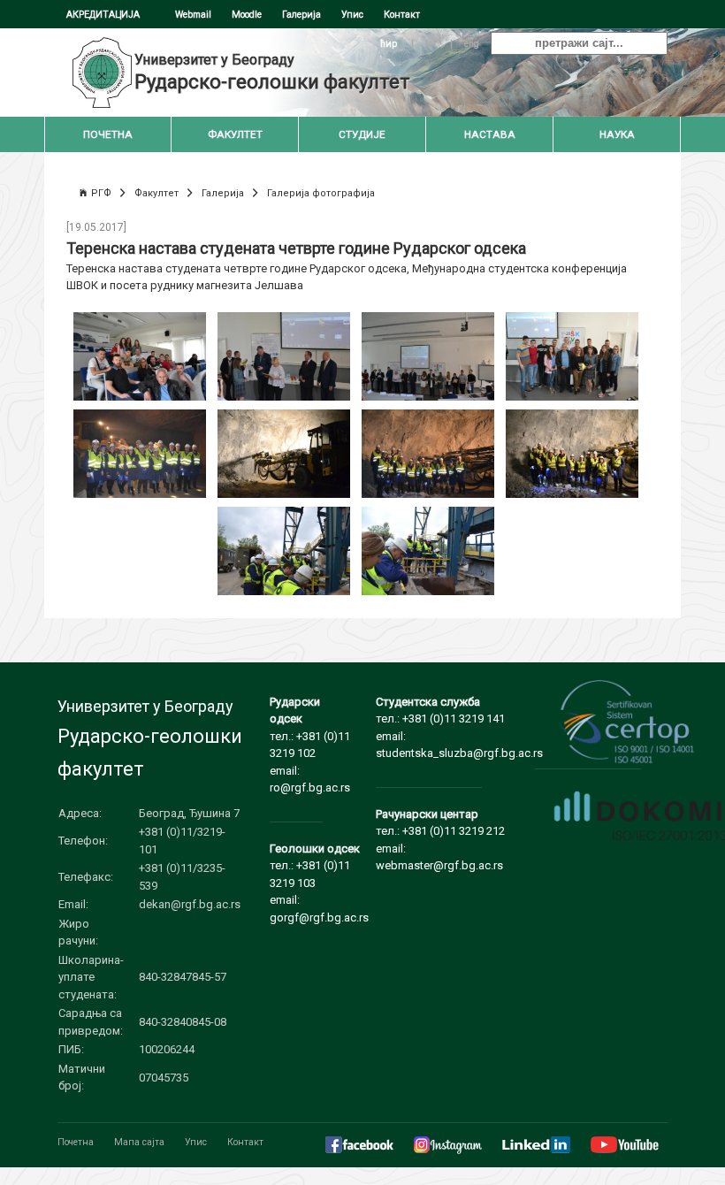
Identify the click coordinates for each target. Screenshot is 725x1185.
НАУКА (617, 134)
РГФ (101, 193)
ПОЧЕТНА (108, 134)
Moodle (247, 14)
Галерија (301, 14)
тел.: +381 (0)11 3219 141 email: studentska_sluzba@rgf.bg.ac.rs (459, 728)
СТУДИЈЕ (362, 134)
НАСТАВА (489, 134)
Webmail (193, 14)
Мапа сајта (139, 1142)
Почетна (75, 1142)
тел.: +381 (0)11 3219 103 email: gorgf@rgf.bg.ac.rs (319, 883)
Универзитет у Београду (214, 59)
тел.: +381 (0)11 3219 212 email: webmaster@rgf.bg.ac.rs (440, 840)
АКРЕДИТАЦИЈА (103, 14)
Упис (352, 14)
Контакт (402, 14)
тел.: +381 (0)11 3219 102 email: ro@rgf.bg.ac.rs (310, 745)
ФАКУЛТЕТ (235, 134)
